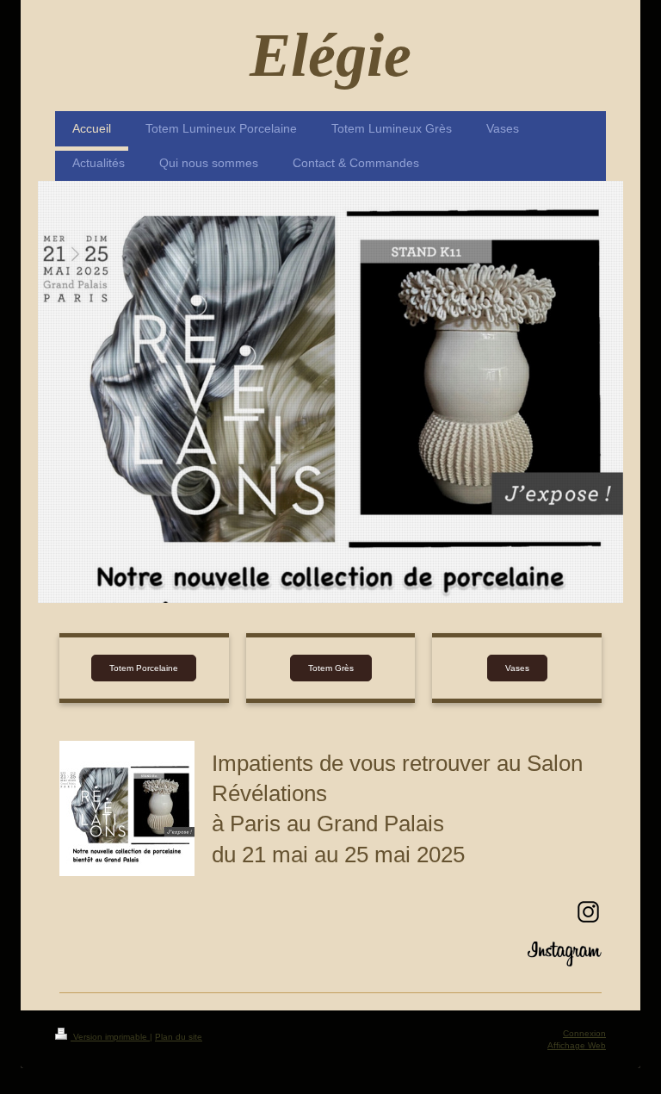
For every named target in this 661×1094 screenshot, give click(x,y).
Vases (517, 668)
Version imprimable (110, 1036)
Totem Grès (331, 668)
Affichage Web (576, 1045)
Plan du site (178, 1036)
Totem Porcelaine (143, 668)
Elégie (330, 55)
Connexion (584, 1033)
